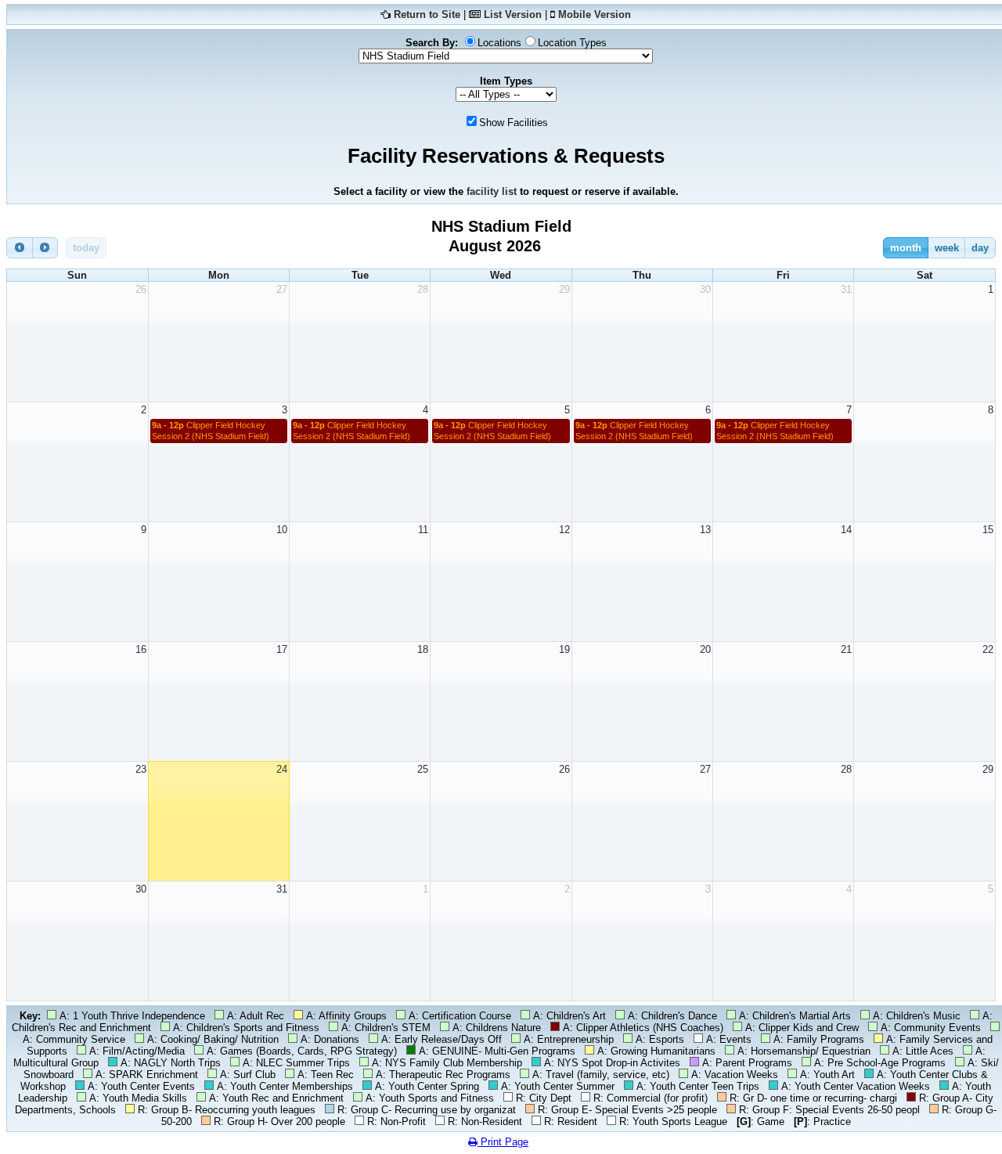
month (905, 248)
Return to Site (427, 14)
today (86, 248)
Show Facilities (513, 122)
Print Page (503, 1142)
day (980, 248)
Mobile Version (594, 14)
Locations (499, 43)
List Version (513, 14)
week (947, 248)
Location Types (572, 43)
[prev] (19, 247)
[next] (45, 247)
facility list (492, 191)
